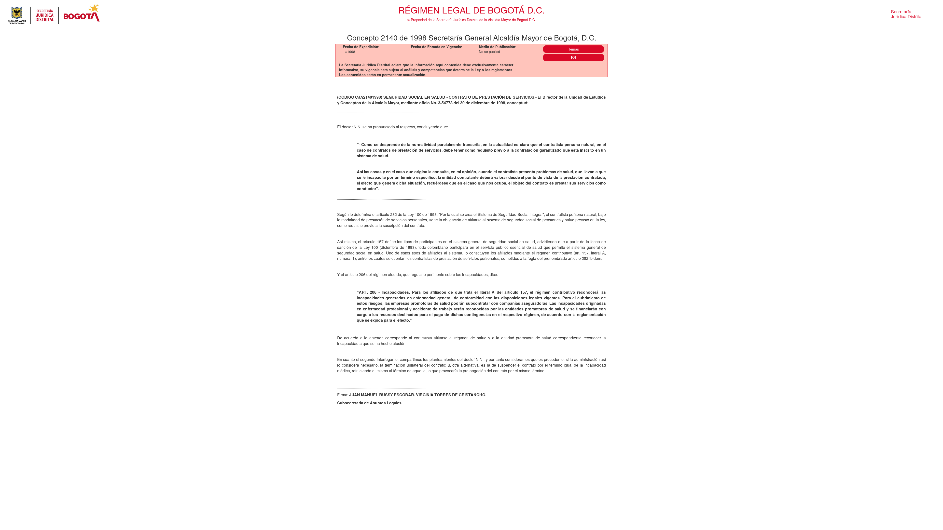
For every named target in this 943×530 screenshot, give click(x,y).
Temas (573, 49)
